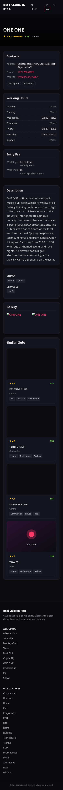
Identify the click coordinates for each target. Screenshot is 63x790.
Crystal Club (9, 667)
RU (54, 4)
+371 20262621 (26, 72)
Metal (6, 757)
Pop (5, 708)
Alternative (9, 762)
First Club (8, 653)
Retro (6, 727)
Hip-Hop (7, 698)
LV (47, 4)
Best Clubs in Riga (14, 7)
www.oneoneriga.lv (28, 76)
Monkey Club (10, 643)
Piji (4, 672)
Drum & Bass (10, 752)
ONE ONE (8, 663)
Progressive (9, 713)
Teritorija (8, 638)
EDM (5, 747)
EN (47, 9)
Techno (21, 280)
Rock (5, 767)
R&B (5, 718)
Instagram (14, 83)
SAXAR (6, 677)
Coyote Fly (8, 658)
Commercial (9, 693)
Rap (5, 722)
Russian (7, 732)
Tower (6, 648)
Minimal (7, 772)
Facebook (29, 83)
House (11, 280)
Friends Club (10, 633)
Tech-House (9, 737)
